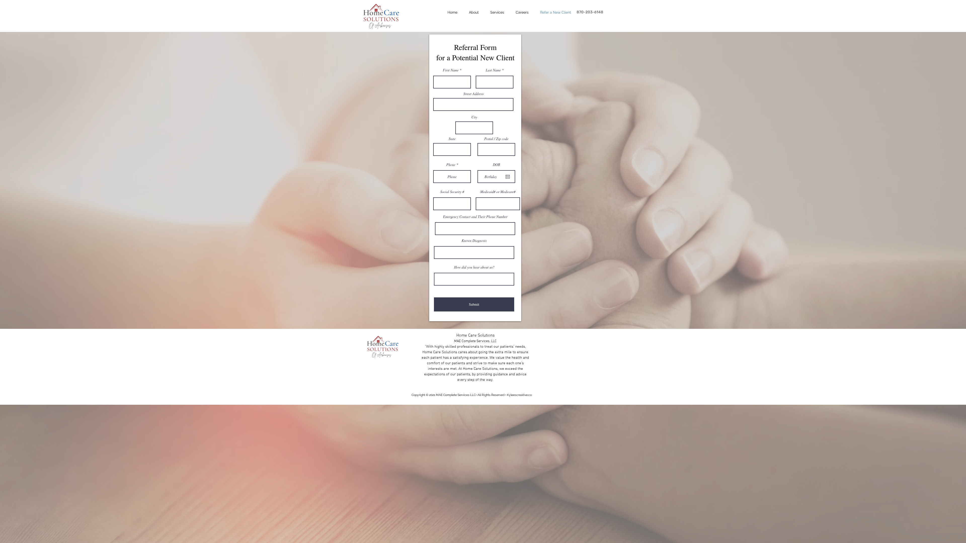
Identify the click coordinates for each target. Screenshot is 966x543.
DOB (496, 164)
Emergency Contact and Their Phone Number (475, 216)
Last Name (493, 70)
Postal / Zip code (496, 139)
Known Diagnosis (474, 240)
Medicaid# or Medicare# (497, 192)
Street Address (473, 94)
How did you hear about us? (474, 267)
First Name (451, 70)
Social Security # (452, 192)
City (474, 117)
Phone (450, 164)
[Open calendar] (508, 177)
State (452, 139)
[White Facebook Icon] (600, 396)
